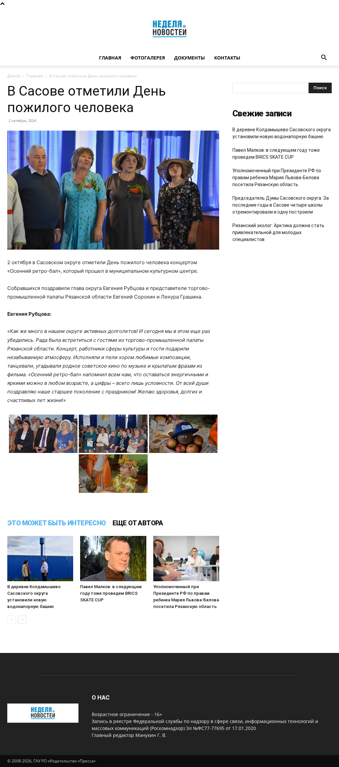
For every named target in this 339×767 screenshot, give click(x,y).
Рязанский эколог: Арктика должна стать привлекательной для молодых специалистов (278, 232)
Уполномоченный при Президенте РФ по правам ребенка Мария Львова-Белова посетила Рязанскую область (276, 177)
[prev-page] (11, 620)
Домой (13, 76)
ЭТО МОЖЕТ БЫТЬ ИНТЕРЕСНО (56, 523)
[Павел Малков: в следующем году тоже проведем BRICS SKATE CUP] (113, 558)
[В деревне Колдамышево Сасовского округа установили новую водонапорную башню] (40, 558)
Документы (189, 58)
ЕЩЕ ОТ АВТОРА (138, 523)
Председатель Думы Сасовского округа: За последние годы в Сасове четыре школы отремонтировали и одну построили (280, 205)
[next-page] (22, 620)
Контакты (227, 58)
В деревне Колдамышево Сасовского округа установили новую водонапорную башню (281, 133)
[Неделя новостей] (169, 29)
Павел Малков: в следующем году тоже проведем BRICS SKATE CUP (111, 593)
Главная (110, 58)
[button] (324, 58)
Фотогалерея (147, 58)
